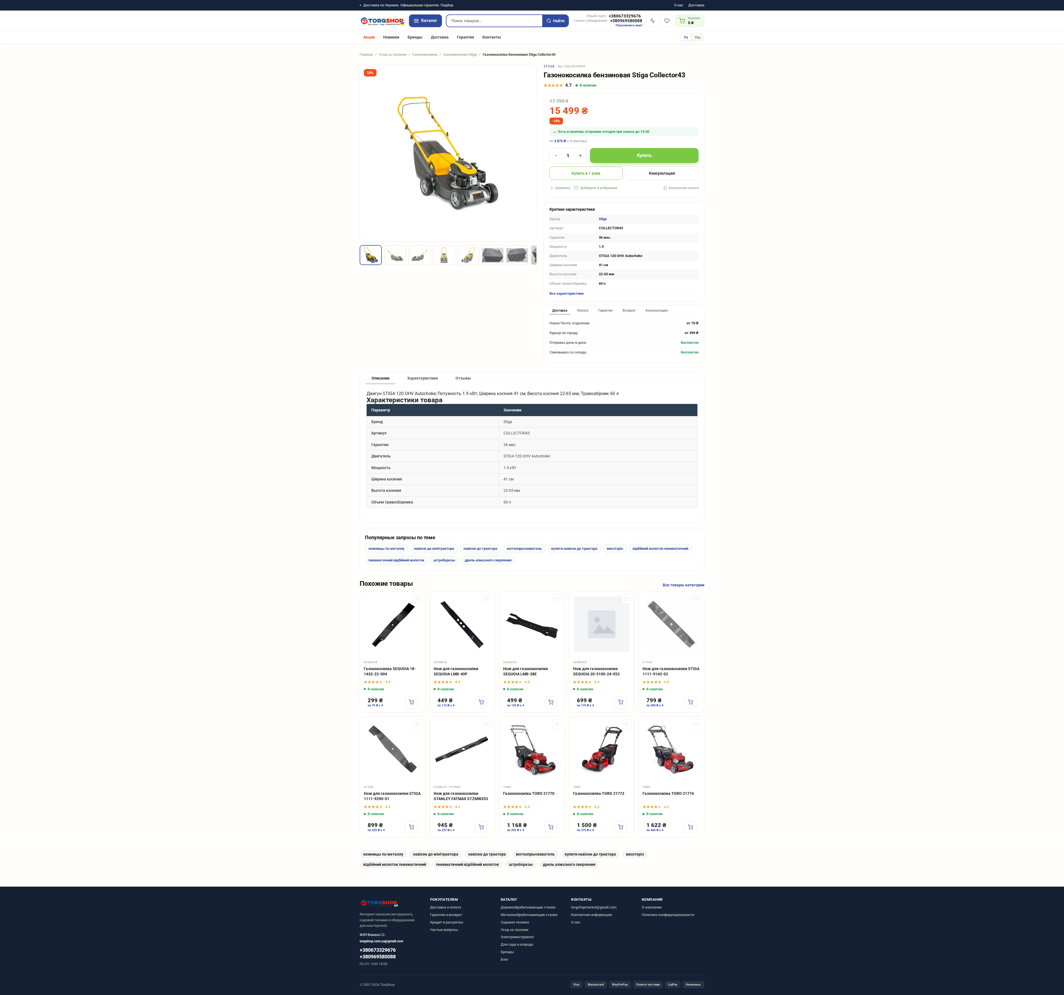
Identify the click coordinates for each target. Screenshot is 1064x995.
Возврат (629, 310)
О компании (651, 907)
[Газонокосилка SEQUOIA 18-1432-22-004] (392, 624)
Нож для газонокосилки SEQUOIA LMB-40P (456, 671)
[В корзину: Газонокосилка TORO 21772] (620, 827)
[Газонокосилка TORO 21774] (671, 749)
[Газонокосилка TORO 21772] (602, 749)
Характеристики (422, 378)
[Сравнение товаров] (652, 20)
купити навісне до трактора (574, 548)
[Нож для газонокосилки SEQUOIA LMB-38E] (532, 624)
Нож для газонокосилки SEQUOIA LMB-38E (525, 671)
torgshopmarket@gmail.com (594, 907)
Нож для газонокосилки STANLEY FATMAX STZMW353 (461, 796)
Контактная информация (591, 915)
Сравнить (563, 188)
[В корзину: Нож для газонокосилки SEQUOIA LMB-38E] (551, 702)
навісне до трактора (480, 548)
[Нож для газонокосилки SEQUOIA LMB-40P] (462, 624)
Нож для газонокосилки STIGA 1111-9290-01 (392, 796)
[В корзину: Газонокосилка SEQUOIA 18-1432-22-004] (411, 702)
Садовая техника (515, 922)
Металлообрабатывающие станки (529, 915)
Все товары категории (683, 585)
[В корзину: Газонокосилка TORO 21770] (551, 827)
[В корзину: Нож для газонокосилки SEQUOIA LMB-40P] (481, 702)
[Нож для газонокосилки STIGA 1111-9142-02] (671, 624)
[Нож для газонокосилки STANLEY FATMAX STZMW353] (462, 749)
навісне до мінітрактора (434, 548)
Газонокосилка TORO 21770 (528, 793)
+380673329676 (625, 16)
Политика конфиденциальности (668, 915)
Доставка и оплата (445, 907)
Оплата (582, 310)
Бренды (415, 37)
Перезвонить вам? (629, 25)
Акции (369, 37)
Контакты (491, 37)
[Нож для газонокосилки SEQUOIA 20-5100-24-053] (602, 624)
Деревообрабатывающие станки (528, 907)
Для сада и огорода (517, 944)
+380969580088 (626, 21)
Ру (686, 37)
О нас (678, 5)
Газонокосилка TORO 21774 (668, 793)
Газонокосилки (424, 54)
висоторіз (615, 548)
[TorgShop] (382, 21)
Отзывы (463, 378)
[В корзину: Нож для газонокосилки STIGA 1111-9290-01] (411, 827)
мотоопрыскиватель (524, 548)
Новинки (391, 37)
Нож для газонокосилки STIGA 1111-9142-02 (671, 671)
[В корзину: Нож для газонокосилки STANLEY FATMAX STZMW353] (481, 827)
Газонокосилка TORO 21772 (598, 793)
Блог (504, 959)
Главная (366, 54)
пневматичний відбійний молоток (396, 560)
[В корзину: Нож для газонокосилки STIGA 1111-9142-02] (690, 702)
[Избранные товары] (667, 20)
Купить (644, 155)
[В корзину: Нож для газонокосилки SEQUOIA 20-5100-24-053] (620, 702)
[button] (371, 255)
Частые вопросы (444, 930)
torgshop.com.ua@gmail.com (381, 941)
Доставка (696, 5)
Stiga (549, 66)
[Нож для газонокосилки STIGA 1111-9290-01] (392, 749)
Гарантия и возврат (446, 915)
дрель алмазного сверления (488, 560)
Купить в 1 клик (586, 173)
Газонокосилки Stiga (460, 54)
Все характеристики (566, 293)
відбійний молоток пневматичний (660, 548)
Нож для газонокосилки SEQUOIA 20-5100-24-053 (596, 671)
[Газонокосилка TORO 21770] (532, 749)
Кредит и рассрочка (446, 922)
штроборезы (444, 560)
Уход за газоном (392, 54)
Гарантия (465, 37)
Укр (697, 37)
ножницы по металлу (387, 548)
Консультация (662, 173)
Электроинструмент (517, 937)
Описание (381, 378)
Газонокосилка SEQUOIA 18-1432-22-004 (390, 671)
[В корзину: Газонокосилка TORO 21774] (690, 827)
